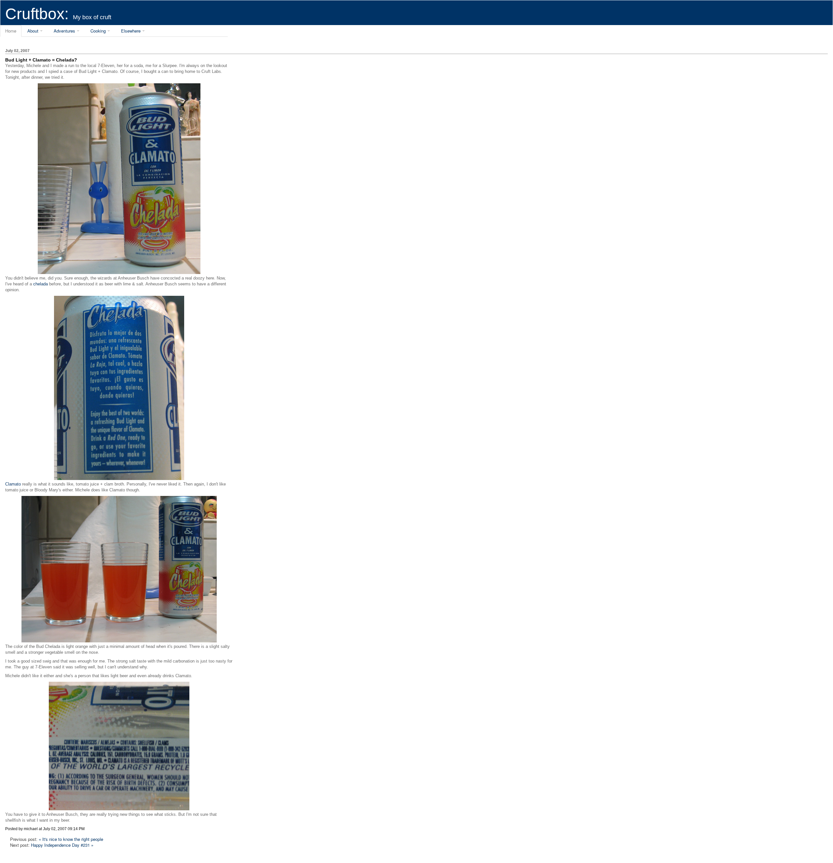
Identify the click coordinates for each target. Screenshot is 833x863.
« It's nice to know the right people (71, 839)
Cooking (98, 31)
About (32, 31)
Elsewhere (131, 31)
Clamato (13, 484)
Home (10, 31)
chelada (40, 283)
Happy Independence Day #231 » (62, 845)
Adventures (64, 31)
